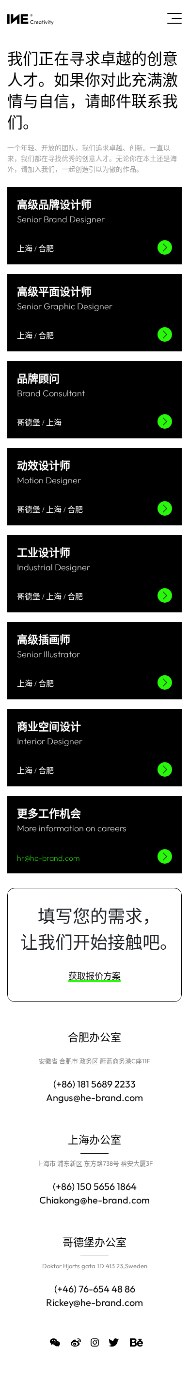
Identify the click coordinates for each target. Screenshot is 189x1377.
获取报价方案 (94, 976)
